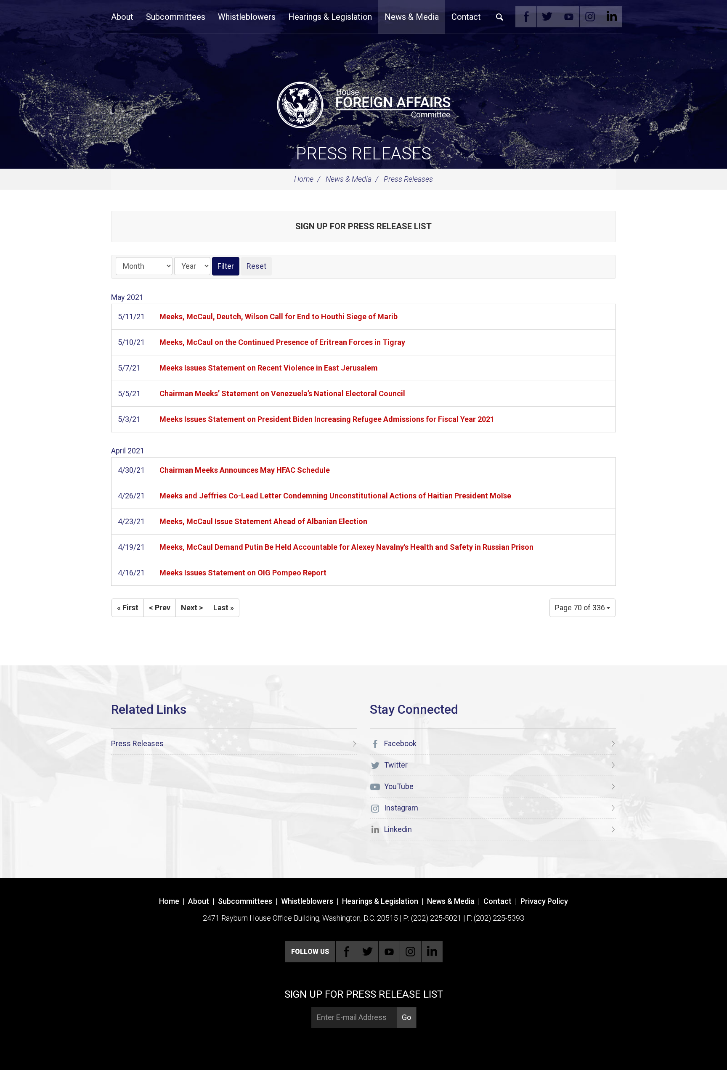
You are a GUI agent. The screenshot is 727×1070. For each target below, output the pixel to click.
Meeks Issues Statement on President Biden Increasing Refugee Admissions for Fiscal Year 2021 (326, 419)
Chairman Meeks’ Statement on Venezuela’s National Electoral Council (282, 393)
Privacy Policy (544, 901)
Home (303, 179)
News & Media (412, 17)
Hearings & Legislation (330, 17)
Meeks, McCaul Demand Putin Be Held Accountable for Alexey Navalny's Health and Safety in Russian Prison (346, 547)
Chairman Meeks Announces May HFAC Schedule (244, 470)
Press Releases (363, 154)
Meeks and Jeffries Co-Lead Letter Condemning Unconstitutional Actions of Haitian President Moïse (335, 495)
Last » (223, 607)
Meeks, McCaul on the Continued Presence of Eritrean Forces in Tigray (282, 342)
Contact (466, 17)
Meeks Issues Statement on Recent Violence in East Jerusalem (268, 367)
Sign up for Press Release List (363, 226)
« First (127, 607)
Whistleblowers (247, 17)
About (122, 17)
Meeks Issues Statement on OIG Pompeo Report (242, 572)
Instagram (590, 16)
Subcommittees (175, 17)
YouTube (568, 16)
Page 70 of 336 (581, 607)
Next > (192, 607)
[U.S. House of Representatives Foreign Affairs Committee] (363, 103)
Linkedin (611, 16)
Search (499, 17)
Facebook (525, 16)
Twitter (547, 16)
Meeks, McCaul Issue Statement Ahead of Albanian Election (263, 521)
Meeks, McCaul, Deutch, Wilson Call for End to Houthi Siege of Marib (278, 316)
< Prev (159, 607)
